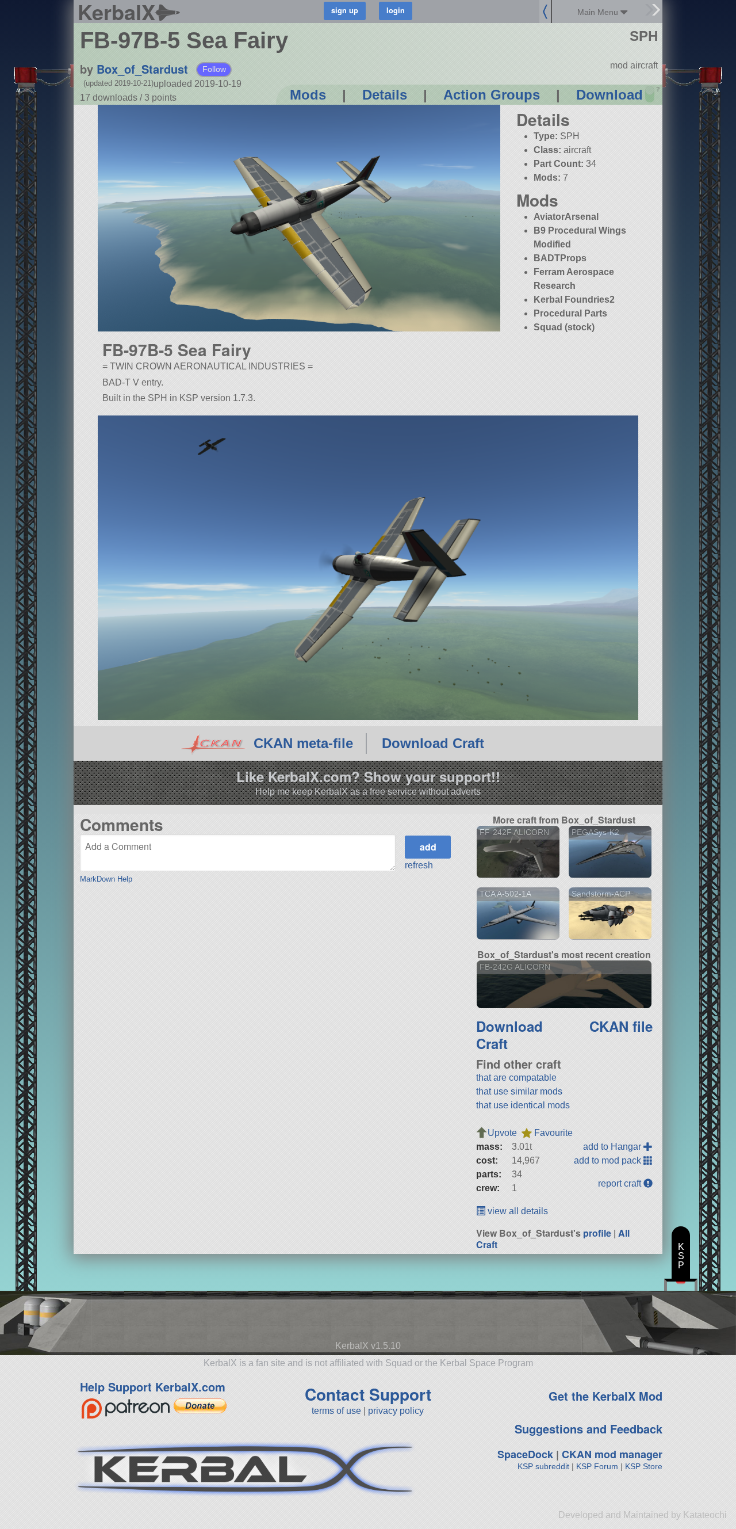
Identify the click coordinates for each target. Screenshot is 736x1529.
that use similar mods (519, 1091)
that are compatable (516, 1077)
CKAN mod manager (612, 1454)
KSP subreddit (543, 1466)
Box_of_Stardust (142, 68)
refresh (419, 865)
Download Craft (433, 743)
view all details (516, 1211)
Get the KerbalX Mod (605, 1395)
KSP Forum (597, 1466)
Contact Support (368, 1394)
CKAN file (621, 1026)
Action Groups (491, 94)
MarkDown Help (106, 879)
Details (384, 94)
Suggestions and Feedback (588, 1428)
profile (597, 1233)
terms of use (336, 1411)
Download (609, 94)
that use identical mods (523, 1105)
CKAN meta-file (303, 743)
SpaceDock (525, 1454)
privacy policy (396, 1411)
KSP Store (643, 1466)
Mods (308, 94)
